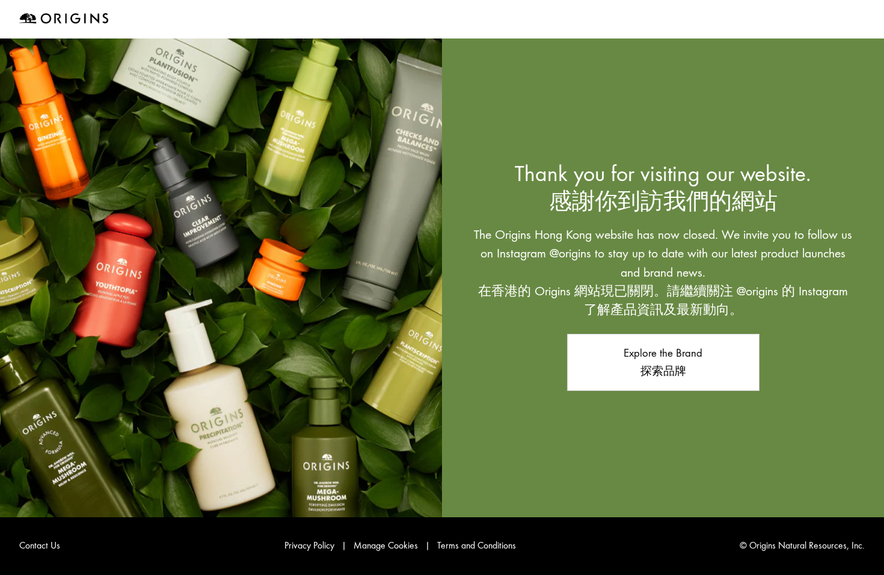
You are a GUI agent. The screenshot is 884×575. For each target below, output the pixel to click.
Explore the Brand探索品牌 (663, 362)
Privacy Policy (309, 545)
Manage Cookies (386, 545)
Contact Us (39, 545)
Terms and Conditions (476, 545)
